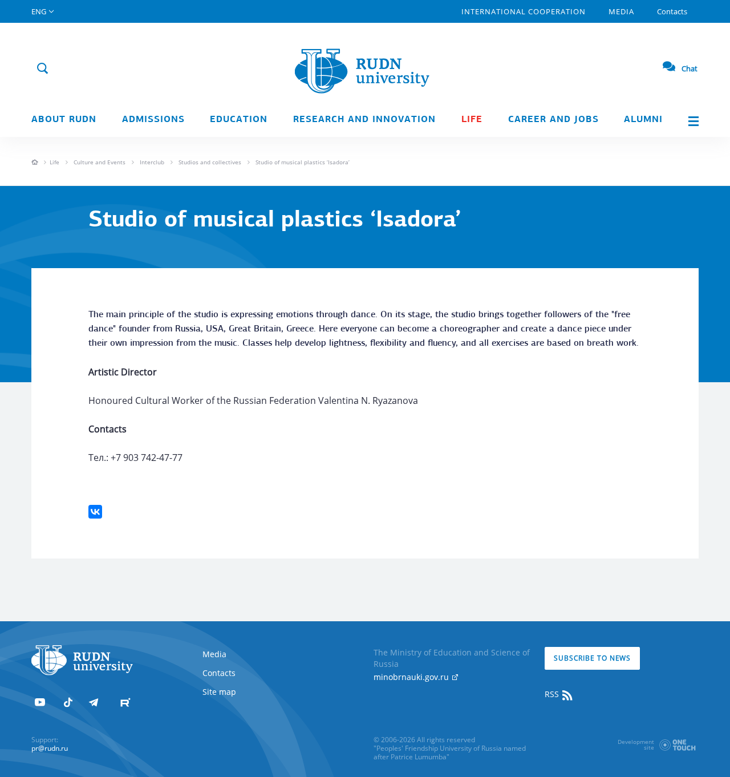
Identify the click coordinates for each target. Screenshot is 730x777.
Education (238, 119)
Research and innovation (364, 119)
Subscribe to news (592, 658)
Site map (219, 691)
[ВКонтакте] (95, 512)
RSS (553, 694)
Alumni (643, 119)
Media (621, 11)
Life (471, 119)
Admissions (153, 119)
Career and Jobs (553, 119)
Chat (689, 68)
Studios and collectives (210, 162)
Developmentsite (636, 744)
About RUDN (63, 119)
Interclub (152, 162)
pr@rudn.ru (49, 748)
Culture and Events (99, 162)
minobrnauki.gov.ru (412, 676)
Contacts (672, 11)
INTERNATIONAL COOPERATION (523, 11)
